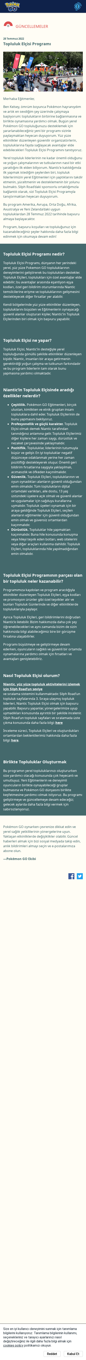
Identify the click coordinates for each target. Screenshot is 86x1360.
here (59, 722)
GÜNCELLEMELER (32, 26)
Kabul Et (73, 1354)
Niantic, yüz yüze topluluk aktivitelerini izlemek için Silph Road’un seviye (41, 686)
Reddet (52, 1354)
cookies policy (13, 1345)
